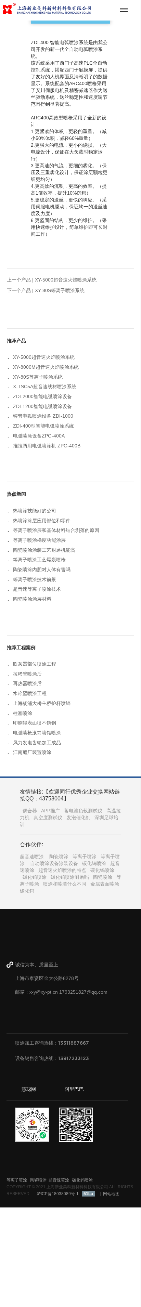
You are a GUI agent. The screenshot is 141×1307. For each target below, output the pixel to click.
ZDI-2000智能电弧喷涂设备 (42, 396)
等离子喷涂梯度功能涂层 (39, 540)
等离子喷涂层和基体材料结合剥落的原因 (56, 530)
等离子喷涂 (85, 856)
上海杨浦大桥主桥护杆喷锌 (41, 703)
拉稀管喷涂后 (27, 674)
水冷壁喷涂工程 (30, 693)
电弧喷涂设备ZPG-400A (39, 436)
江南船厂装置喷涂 (32, 752)
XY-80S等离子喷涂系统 (60, 290)
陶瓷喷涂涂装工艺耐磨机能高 (44, 550)
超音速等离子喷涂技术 (37, 589)
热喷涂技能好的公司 (34, 510)
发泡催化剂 (78, 817)
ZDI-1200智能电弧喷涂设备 (42, 406)
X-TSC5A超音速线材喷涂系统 (44, 386)
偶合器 (30, 810)
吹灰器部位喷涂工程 (34, 664)
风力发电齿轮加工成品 (37, 742)
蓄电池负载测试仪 (83, 810)
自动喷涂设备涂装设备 (54, 863)
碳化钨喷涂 (94, 863)
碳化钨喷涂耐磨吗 (70, 877)
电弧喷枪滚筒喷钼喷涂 (37, 732)
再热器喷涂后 (27, 683)
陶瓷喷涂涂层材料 (32, 599)
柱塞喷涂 (22, 713)
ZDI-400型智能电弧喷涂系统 (43, 426)
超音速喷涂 (32, 856)
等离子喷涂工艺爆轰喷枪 (39, 559)
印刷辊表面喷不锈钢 (34, 723)
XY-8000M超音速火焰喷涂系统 (46, 367)
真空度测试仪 (48, 817)
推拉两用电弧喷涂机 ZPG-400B (46, 445)
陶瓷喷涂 (58, 856)
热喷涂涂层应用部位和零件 (41, 520)
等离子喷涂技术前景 (34, 579)
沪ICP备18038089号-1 (58, 1193)
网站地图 (111, 1193)
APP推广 (50, 810)
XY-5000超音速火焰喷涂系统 (66, 280)
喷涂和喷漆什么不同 (64, 884)
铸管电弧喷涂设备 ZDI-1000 (43, 416)
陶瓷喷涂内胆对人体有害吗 (41, 569)
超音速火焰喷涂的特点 (62, 870)
